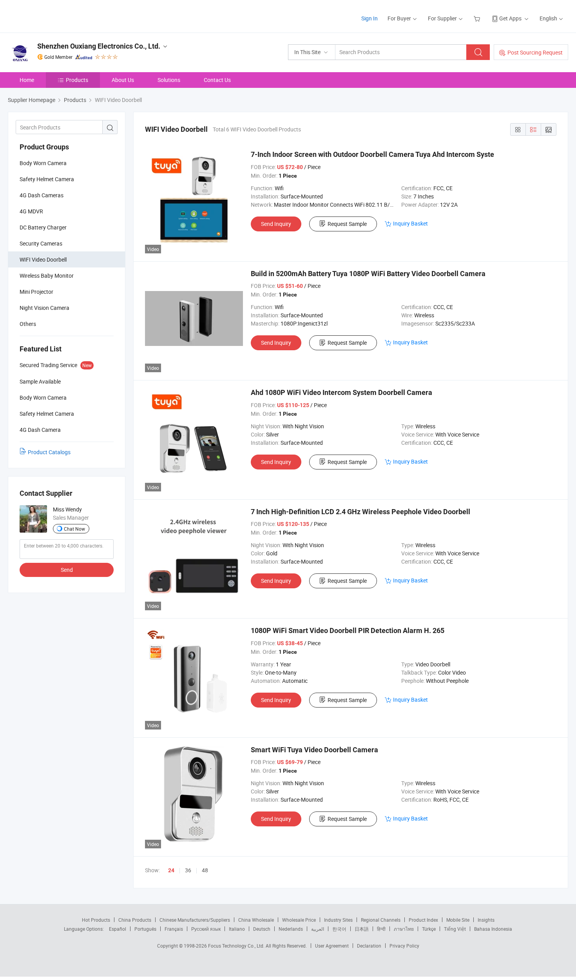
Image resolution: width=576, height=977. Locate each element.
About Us (123, 80)
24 (171, 870)
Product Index (423, 920)
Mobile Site (457, 920)
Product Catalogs (49, 452)
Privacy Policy (404, 945)
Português (145, 929)
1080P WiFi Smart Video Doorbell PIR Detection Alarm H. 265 (347, 630)
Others (28, 323)
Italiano (237, 929)
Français (174, 929)
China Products (134, 920)
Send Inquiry (276, 223)
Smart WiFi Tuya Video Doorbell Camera (314, 750)
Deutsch (261, 929)
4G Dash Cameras (41, 195)
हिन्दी (381, 929)
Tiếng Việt (455, 929)
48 (205, 870)
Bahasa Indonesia (493, 929)
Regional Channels (380, 920)
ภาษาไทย (404, 929)
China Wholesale (256, 920)
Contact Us (217, 80)
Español (117, 929)
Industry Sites (338, 920)
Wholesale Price (299, 920)
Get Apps (510, 18)
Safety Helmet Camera (47, 179)
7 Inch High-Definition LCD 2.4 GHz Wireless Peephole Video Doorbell (360, 512)
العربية (317, 929)
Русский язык (206, 929)
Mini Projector (36, 291)
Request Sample (347, 223)
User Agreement (332, 945)
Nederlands (291, 929)
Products (77, 80)
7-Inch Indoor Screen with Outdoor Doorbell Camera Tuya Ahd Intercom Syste (372, 154)
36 (188, 870)
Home (27, 80)
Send (67, 569)
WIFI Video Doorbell (43, 259)
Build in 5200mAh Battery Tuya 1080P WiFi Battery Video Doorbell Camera (368, 273)
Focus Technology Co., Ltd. (237, 945)
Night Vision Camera (44, 307)
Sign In (369, 18)
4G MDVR (31, 211)
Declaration (369, 945)
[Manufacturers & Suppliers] (58, 15)
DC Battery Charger (43, 227)
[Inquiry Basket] (478, 18)
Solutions (169, 80)
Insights (486, 920)
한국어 (339, 929)
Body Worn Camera (43, 163)
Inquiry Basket (410, 223)
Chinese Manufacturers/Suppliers (194, 920)
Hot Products (96, 920)
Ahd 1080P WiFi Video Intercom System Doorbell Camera (341, 392)
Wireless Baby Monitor (47, 275)
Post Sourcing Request (535, 52)
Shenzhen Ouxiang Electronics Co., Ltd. (98, 46)
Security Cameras (41, 243)
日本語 (362, 929)
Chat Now (74, 529)
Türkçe (429, 929)
